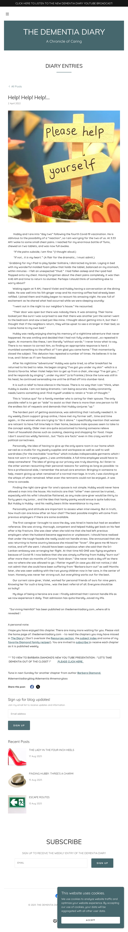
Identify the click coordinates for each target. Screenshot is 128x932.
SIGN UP (102, 863)
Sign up (19, 725)
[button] (7, 14)
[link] (64, 33)
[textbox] (64, 713)
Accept (90, 920)
